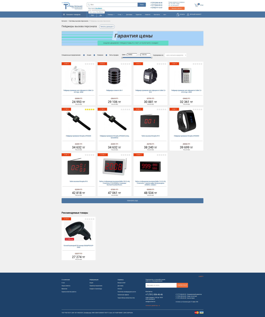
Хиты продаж (114, 55)
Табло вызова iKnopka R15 (151, 136)
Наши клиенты (66, 285)
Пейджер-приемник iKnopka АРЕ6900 (186, 136)
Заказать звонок (177, 8)
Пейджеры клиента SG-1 (114, 90)
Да (101, 15)
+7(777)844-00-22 (156, 5)
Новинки (100, 55)
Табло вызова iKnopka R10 (79, 181)
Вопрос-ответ (121, 282)
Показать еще (132, 200)
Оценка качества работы (69, 291)
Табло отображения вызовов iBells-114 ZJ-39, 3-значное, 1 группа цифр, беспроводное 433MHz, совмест (150, 183)
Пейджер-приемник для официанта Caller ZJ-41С (150, 91)
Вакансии (64, 288)
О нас (120, 14)
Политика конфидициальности (127, 291)
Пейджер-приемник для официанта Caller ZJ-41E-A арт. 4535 (186, 91)
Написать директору (152, 305)
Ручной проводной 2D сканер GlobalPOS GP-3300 (78, 246)
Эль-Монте (98, 8)
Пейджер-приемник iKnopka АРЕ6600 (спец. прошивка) (114, 136)
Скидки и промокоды (96, 288)
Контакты (157, 14)
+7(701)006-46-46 (156, 3)
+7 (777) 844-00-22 (180, 294)
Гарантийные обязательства (126, 298)
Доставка (129, 14)
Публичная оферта (123, 294)
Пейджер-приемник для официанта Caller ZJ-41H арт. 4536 (78, 91)
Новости (147, 14)
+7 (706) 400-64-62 (180, 296)
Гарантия (139, 14)
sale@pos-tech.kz (150, 301)
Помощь (110, 14)
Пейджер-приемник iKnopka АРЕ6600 (78, 136)
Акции (89, 55)
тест (164, 14)
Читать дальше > (107, 27)
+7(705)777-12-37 (156, 8)
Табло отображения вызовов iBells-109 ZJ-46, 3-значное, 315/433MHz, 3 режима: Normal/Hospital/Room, (114, 183)
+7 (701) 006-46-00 (180, 298)
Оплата (120, 288)
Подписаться (182, 285)
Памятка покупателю (96, 285)
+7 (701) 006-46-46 (154, 294)
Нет (92, 15)
